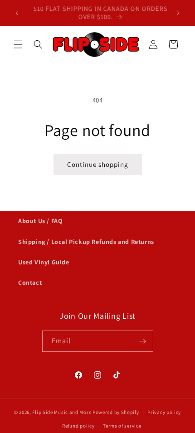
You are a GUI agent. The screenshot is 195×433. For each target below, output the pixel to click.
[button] (18, 44)
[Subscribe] (143, 341)
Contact (30, 282)
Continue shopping (97, 164)
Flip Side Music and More (61, 412)
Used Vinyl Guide (43, 262)
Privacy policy (164, 412)
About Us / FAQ (40, 221)
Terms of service (122, 426)
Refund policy (78, 426)
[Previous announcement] (17, 13)
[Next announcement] (178, 13)
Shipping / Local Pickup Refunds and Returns (86, 242)
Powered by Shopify (116, 412)
